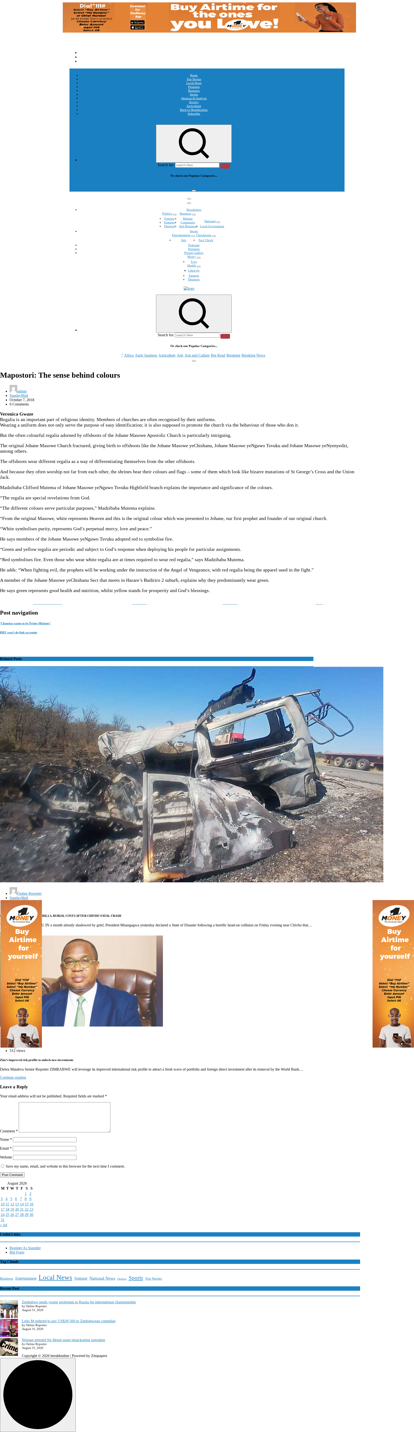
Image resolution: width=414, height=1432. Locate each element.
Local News (193, 83)
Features (169, 222)
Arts (180, 185)
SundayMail (19, 396)
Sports (194, 94)
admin (22, 391)
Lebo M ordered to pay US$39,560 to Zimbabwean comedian (68, 1321)
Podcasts (194, 245)
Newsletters (193, 209)
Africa (129, 185)
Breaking (233, 185)
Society (194, 102)
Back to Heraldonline (194, 110)
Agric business (146, 185)
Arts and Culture (197, 185)
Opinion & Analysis (194, 98)
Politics (167, 213)
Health (191, 265)
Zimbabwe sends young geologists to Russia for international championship (79, 1302)
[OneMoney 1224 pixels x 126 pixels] (209, 31)
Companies (187, 222)
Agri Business (188, 226)
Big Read (218, 185)
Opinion (169, 226)
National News (102, 1278)
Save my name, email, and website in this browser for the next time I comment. (65, 1166)
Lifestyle (194, 270)
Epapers (194, 275)
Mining (188, 218)
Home (194, 75)
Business (194, 90)
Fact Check (206, 240)
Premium (194, 87)
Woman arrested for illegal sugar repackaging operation (63, 1340)
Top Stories (194, 79)
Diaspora (194, 279)
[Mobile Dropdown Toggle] (175, 214)
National (210, 221)
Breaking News (253, 185)
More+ (191, 256)
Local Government (212, 226)
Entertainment (181, 235)
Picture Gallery (194, 253)
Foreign (169, 218)
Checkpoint (203, 235)
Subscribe (194, 113)
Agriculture (193, 106)
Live (194, 261)
